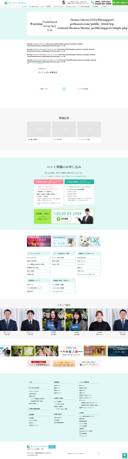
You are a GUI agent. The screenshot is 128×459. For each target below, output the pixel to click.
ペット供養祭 (58, 401)
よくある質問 (83, 426)
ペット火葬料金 (84, 382)
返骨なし (88, 187)
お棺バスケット (81, 261)
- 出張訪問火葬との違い (36, 401)
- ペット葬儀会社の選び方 (37, 399)
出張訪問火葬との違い (33, 267)
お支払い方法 (55, 264)
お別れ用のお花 (81, 257)
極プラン (54, 189)
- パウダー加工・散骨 (61, 409)
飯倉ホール (57, 388)
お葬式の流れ (30, 274)
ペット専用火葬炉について (34, 288)
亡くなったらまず (31, 257)
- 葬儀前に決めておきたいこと (88, 403)
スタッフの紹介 (33, 420)
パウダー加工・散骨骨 (58, 288)
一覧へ (64, 89)
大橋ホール (57, 385)
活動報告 (81, 428)
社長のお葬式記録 (85, 6)
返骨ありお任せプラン (75, 187)
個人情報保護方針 (59, 422)
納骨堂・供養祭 (58, 406)
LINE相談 (64, 218)
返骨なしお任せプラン (85, 398)
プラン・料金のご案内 (58, 257)
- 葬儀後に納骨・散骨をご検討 (88, 405)
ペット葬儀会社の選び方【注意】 (36, 264)
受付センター (30, 285)
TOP (25, 6)
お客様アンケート (34, 425)
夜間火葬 (81, 419)
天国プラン (52, 187)
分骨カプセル (80, 271)
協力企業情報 (83, 433)
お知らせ (31, 423)
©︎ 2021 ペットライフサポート (76, 453)
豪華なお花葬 (44, 189)
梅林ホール (57, 390)
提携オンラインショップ (86, 407)
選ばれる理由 (30, 271)
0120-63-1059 (69, 213)
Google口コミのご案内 (86, 431)
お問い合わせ (58, 418)
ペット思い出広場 (59, 404)
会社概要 (31, 418)
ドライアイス (80, 264)
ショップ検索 (83, 424)
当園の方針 (30, 291)
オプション (82, 400)
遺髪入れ (79, 267)
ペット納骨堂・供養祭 (58, 285)
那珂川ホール (58, 393)
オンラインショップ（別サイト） (86, 274)
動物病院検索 (83, 421)
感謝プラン (42, 187)
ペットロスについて (57, 291)
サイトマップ (83, 436)
